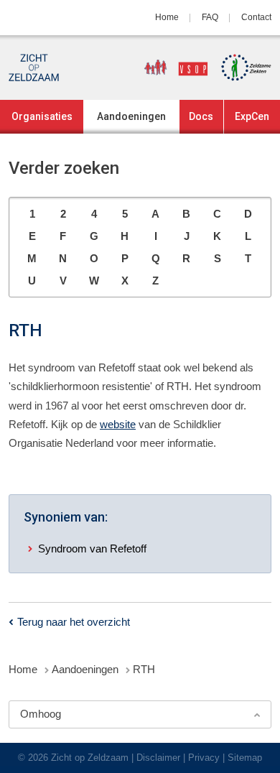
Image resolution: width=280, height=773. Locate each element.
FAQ (210, 17)
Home (167, 17)
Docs (201, 116)
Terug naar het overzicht (73, 622)
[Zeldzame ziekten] (241, 67)
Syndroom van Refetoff (92, 548)
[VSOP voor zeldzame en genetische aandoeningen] (171, 67)
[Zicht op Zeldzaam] (34, 67)
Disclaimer (158, 757)
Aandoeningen (131, 116)
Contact (256, 17)
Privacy (204, 757)
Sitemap (245, 757)
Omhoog (40, 714)
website (118, 424)
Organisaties (42, 116)
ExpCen (252, 116)
